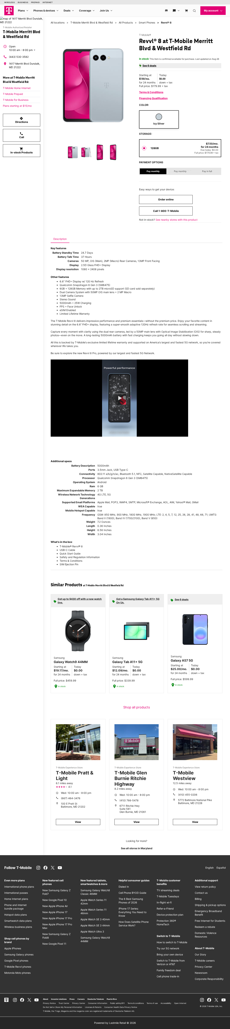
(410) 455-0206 (187, 794)
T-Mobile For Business (15, 99)
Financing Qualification (153, 98)
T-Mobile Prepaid (13, 93)
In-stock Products (21, 150)
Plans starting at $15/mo (17, 105)
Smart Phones (147, 22)
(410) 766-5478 (129, 800)
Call (21, 135)
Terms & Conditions (151, 92)
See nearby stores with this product (176, 219)
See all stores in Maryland (136, 848)
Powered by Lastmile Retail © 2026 (115, 1022)
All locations (58, 22)
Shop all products (136, 707)
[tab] (60, 239)
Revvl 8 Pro (89, 353)
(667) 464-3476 (70, 798)
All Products (126, 22)
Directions (21, 120)
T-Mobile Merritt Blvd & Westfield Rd (91, 22)
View (78, 821)
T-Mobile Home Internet (17, 88)
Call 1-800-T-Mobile (166, 210)
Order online (166, 199)
